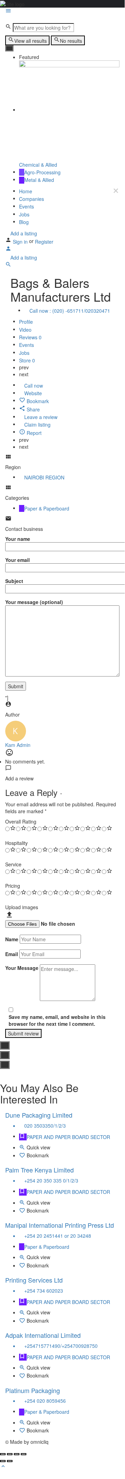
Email (11, 954)
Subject (14, 580)
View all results (30, 40)
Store (27, 360)
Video (25, 329)
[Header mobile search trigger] (8, 265)
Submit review (23, 1033)
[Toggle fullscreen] (16, 1454)
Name (11, 939)
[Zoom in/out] (23, 1454)
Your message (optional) (34, 602)
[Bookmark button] (23, 1156)
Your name (17, 538)
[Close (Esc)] (3, 1454)
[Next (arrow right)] (9, 1461)
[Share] (9, 1454)
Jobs (24, 214)
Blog (24, 221)
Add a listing (23, 233)
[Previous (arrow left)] (3, 1461)
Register (44, 241)
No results (71, 40)
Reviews (30, 337)
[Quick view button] (23, 1148)
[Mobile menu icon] (62, 11)
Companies (31, 198)
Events (26, 206)
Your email (17, 559)
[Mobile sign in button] (8, 249)
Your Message (21, 967)
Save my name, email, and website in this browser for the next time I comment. (57, 1020)
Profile (26, 322)
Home (25, 191)
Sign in (21, 241)
